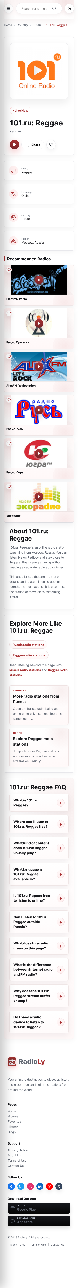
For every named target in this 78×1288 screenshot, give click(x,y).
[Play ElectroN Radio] (39, 280)
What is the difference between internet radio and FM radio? (33, 969)
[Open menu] (8, 8)
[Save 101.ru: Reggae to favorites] (51, 144)
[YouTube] (49, 1186)
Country (22, 25)
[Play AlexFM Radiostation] (39, 366)
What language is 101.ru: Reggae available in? (28, 874)
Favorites (14, 1121)
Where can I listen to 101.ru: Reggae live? (30, 824)
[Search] (54, 8)
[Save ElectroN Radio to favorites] (9, 270)
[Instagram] (30, 1186)
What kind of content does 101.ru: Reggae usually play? (31, 848)
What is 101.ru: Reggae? (25, 802)
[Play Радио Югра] (39, 453)
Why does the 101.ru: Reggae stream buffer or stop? (31, 996)
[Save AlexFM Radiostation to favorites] (9, 356)
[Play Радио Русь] (39, 410)
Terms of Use (17, 1160)
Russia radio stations (28, 644)
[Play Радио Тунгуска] (39, 323)
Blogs (12, 1132)
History (13, 1126)
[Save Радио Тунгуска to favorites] (9, 313)
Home (8, 25)
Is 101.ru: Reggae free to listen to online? (31, 897)
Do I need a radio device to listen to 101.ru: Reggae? (28, 1022)
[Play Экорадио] (39, 496)
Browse (13, 1116)
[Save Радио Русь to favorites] (9, 400)
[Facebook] (11, 1186)
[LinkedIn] (39, 1186)
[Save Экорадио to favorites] (9, 487)
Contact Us (16, 1166)
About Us (14, 1155)
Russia (37, 25)
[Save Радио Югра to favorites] (9, 443)
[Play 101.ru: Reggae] (14, 144)
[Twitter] (20, 1186)
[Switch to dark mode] (69, 8)
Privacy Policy (18, 1150)
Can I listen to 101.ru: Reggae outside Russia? (31, 922)
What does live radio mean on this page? (30, 945)
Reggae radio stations (29, 655)
